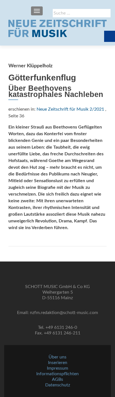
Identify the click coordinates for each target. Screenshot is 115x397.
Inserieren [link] (57, 362)
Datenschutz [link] (57, 385)
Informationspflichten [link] (57, 374)
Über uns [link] (57, 357)
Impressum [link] (57, 368)
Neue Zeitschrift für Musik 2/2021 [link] (70, 109)
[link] (57, 28)
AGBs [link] (57, 379)
